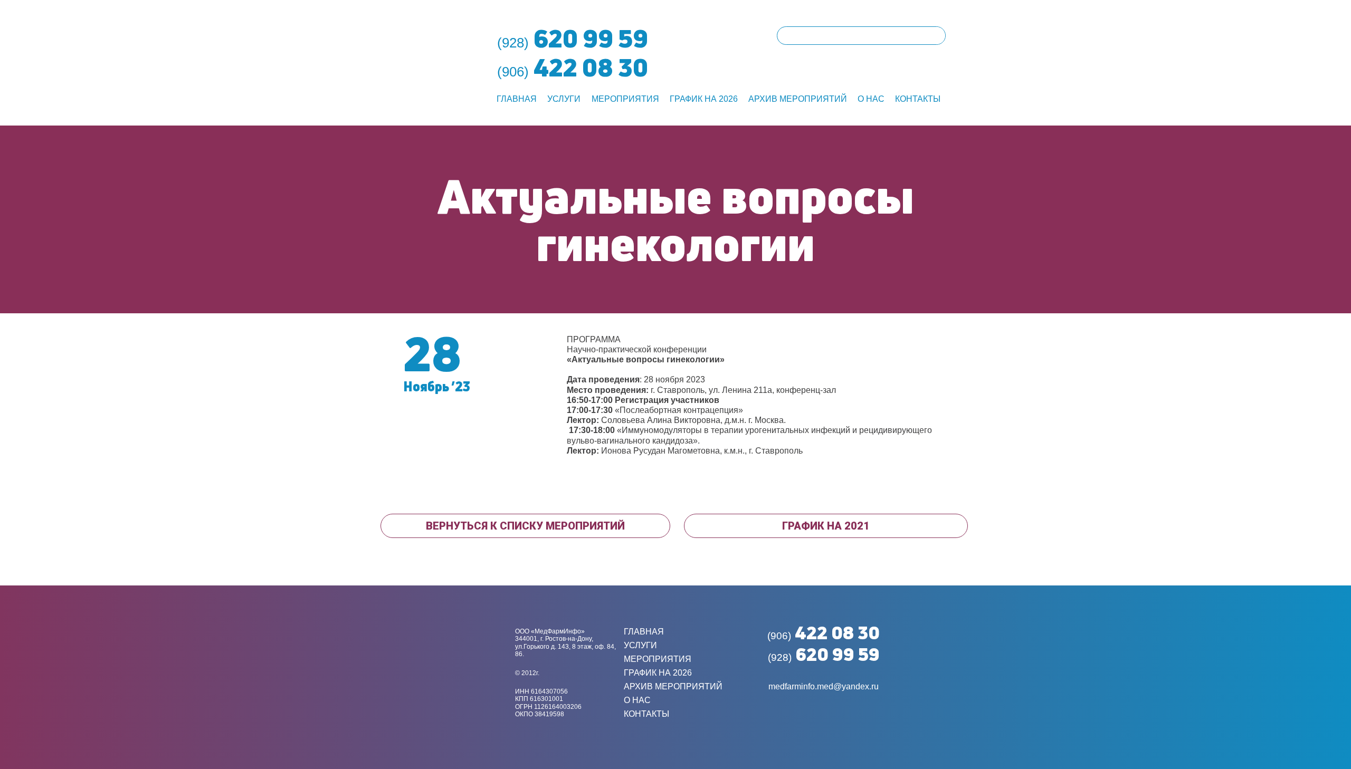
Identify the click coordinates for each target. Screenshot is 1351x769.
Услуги (564, 98)
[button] (525, 526)
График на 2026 (704, 98)
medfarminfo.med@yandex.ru (823, 686)
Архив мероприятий (797, 98)
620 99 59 (824, 654)
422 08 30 (823, 632)
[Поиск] (936, 35)
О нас (871, 98)
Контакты (917, 98)
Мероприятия (625, 98)
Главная (517, 98)
